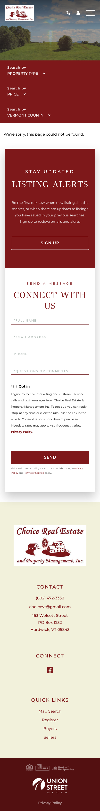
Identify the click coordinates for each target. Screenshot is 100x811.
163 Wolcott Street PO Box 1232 (50, 622)
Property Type (22, 73)
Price (13, 94)
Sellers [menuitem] (50, 737)
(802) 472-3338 (70, 13)
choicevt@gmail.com (50, 607)
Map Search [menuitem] (50, 711)
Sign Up (50, 243)
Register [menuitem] (50, 720)
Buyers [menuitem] (50, 729)
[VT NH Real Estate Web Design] (50, 785)
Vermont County (25, 115)
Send (50, 457)
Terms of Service (34, 472)
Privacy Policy (21, 432)
